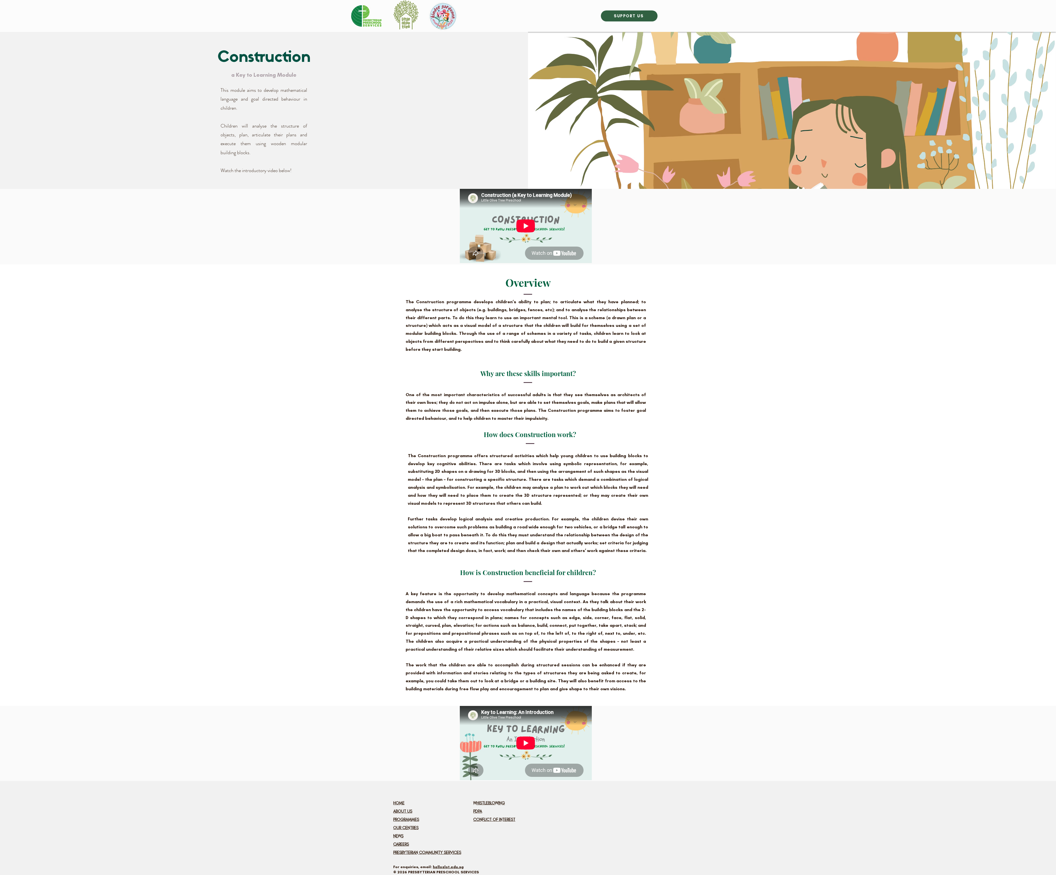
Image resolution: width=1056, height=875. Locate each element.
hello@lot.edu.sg (448, 867)
